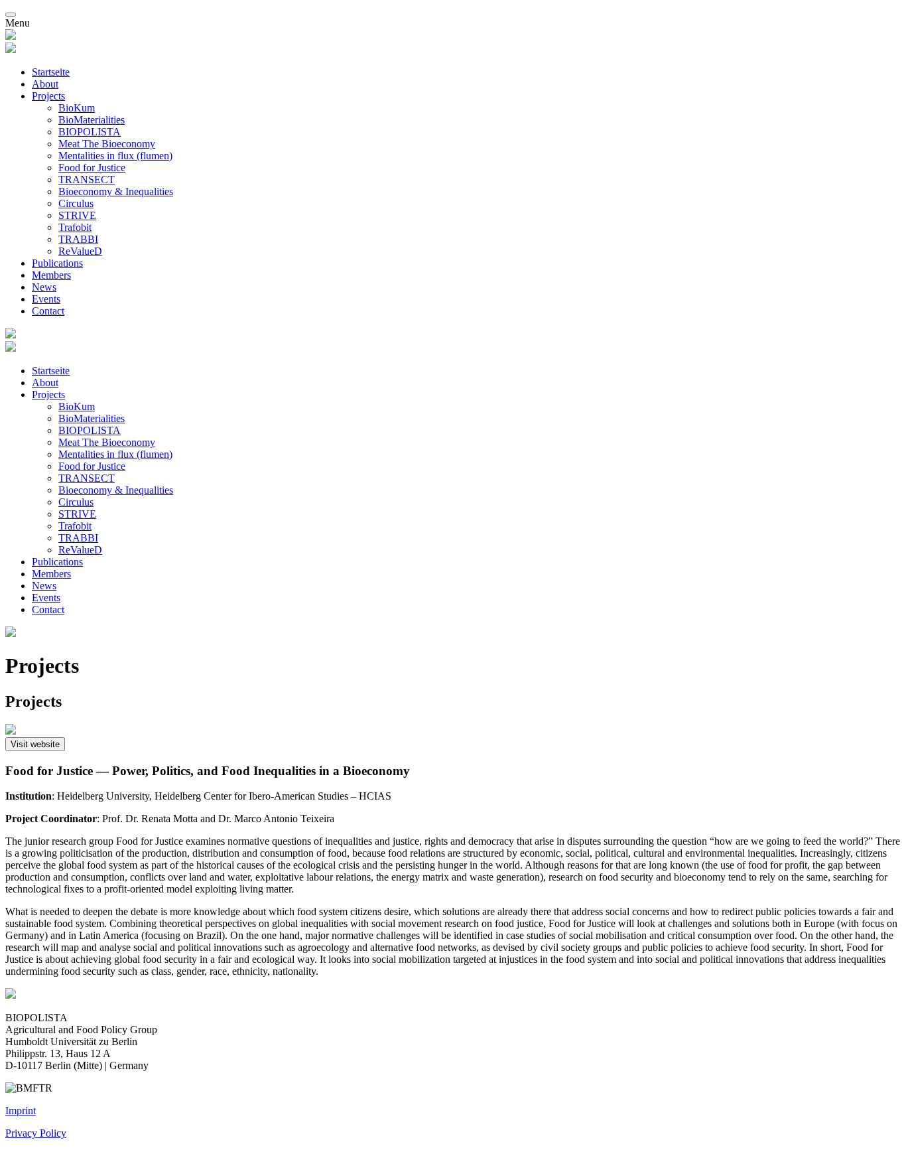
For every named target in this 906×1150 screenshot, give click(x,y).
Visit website (35, 744)
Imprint (20, 1110)
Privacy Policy (35, 1133)
